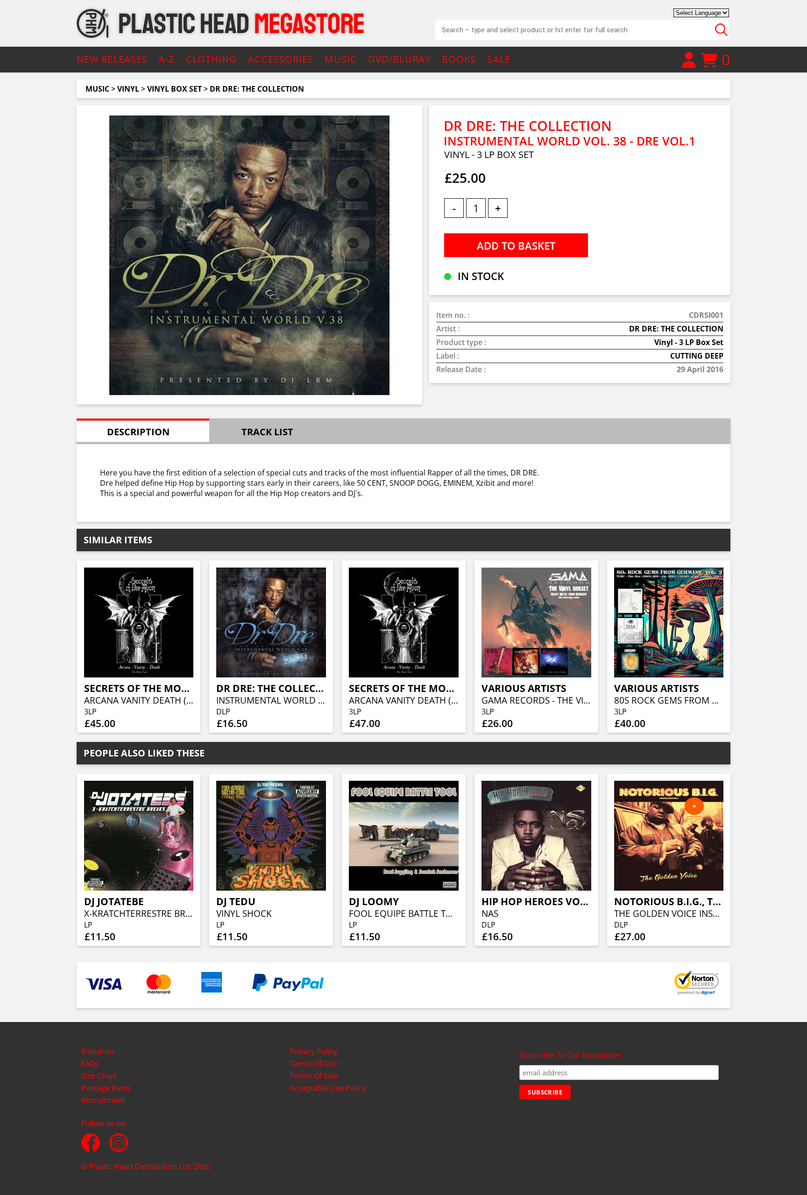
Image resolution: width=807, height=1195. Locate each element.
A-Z (166, 59)
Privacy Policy (313, 1051)
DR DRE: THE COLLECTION (257, 89)
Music (97, 89)
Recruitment (103, 1100)
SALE (498, 59)
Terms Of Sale (314, 1076)
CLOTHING (211, 59)
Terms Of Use (313, 1063)
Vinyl (128, 89)
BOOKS (459, 59)
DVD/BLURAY (399, 59)
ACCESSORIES (280, 59)
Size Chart (99, 1076)
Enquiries (97, 1051)
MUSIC (341, 59)
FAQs (90, 1063)
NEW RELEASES (112, 59)
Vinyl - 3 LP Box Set (688, 342)
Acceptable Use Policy (328, 1088)
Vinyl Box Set (174, 89)
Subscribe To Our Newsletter (570, 1055)
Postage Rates (106, 1088)
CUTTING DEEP (696, 356)
